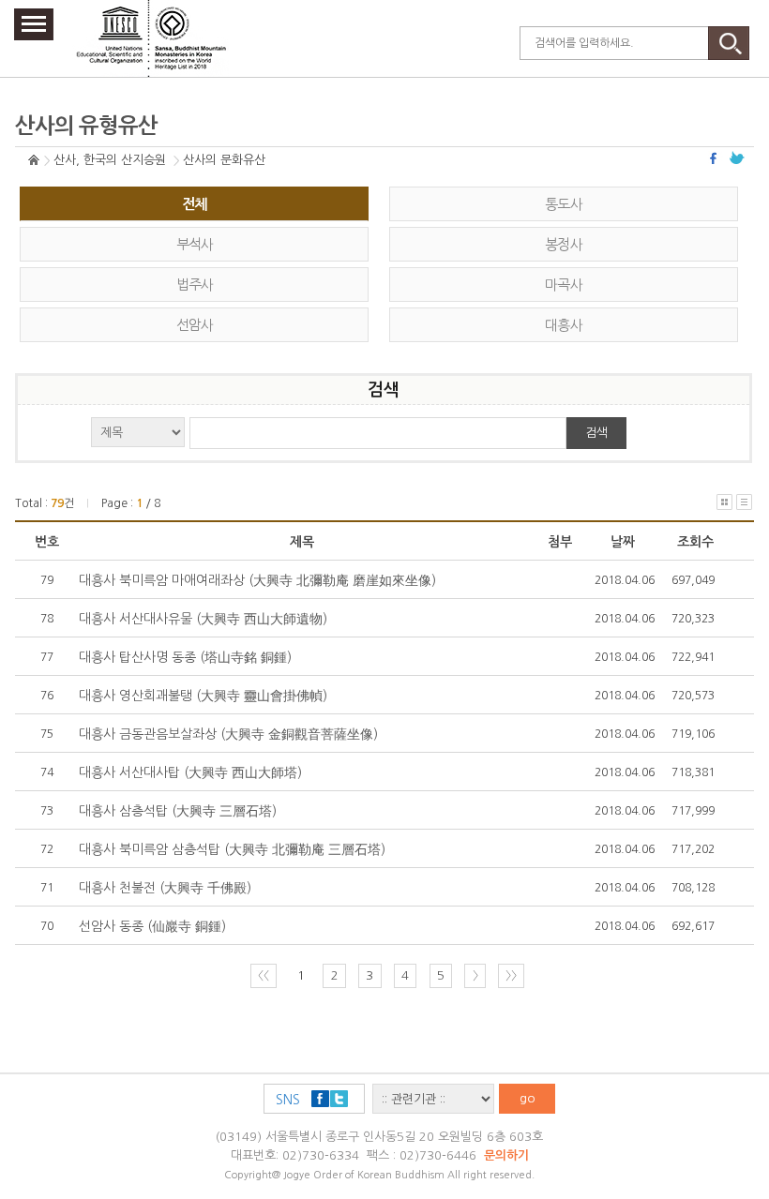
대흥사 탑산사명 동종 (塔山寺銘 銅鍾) (185, 657)
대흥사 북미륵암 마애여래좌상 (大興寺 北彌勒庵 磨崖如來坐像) (257, 580)
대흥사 (563, 325)
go (527, 1098)
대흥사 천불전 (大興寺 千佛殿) (165, 887)
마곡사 (563, 284)
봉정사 (563, 244)
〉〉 (511, 975)
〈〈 (263, 975)
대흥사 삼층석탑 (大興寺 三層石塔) (178, 810)
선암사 (195, 325)
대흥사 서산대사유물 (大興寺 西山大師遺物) (203, 618)
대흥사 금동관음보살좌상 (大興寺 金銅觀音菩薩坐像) (228, 734)
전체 (194, 204)
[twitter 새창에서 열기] (737, 158)
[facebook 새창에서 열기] (715, 158)
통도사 (563, 204)
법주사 (195, 284)
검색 (596, 433)
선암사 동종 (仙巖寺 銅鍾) (152, 926)
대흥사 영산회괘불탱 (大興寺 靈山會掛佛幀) (203, 695)
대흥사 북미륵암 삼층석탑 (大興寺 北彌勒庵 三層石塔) (232, 849)
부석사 (195, 244)
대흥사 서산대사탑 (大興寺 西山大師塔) (190, 772)
